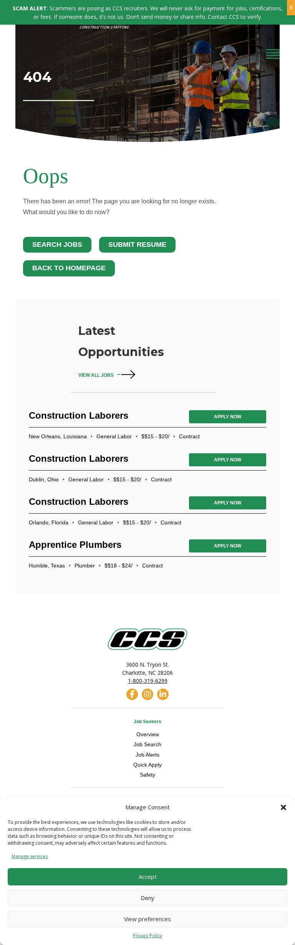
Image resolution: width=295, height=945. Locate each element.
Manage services (30, 856)
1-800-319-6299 (147, 680)
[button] (283, 807)
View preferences (147, 919)
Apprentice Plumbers (75, 544)
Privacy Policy (147, 935)
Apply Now (227, 416)
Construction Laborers (78, 415)
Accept (148, 876)
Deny (147, 898)
